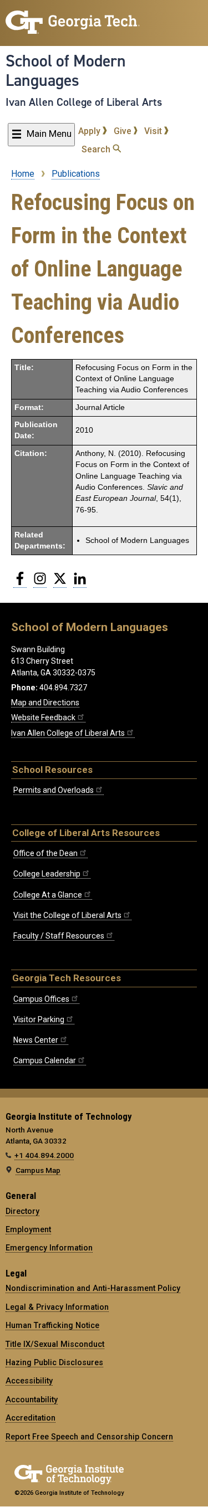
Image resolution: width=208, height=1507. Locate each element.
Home (22, 173)
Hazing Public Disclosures (54, 1362)
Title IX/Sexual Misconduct (55, 1344)
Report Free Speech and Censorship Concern (89, 1436)
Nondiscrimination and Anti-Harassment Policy (93, 1288)
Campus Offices (41, 999)
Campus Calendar (44, 1060)
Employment (28, 1229)
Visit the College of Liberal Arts (67, 915)
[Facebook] (20, 583)
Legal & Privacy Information (57, 1307)
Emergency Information (49, 1247)
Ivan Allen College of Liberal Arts (84, 102)
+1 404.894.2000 (44, 1155)
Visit (154, 131)
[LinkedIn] (80, 583)
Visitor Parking (38, 1019)
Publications (76, 173)
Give (124, 131)
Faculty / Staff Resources (58, 935)
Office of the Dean (45, 853)
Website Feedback (43, 717)
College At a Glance (47, 894)
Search (97, 149)
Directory (22, 1211)
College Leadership (46, 873)
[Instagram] (40, 583)
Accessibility (29, 1380)
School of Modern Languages (66, 70)
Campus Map (38, 1170)
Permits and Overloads (53, 790)
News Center (35, 1040)
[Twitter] (60, 583)
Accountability (32, 1399)
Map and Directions (45, 702)
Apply (90, 131)
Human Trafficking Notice (52, 1325)
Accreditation (30, 1417)
